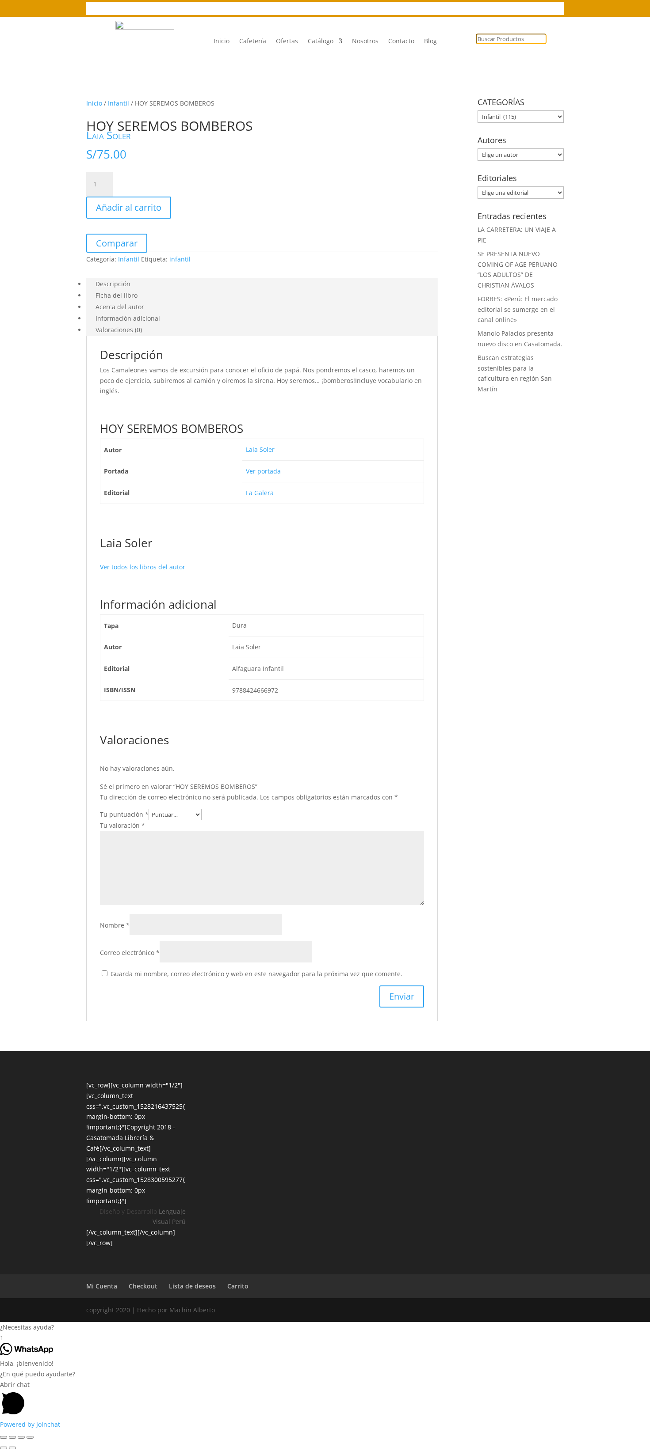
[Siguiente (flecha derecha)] (12, 1448)
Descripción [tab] (113, 284)
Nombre (115, 925)
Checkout (143, 1286)
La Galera (260, 493)
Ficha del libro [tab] (117, 295)
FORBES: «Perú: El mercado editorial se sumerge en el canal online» (518, 309)
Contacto (401, 41)
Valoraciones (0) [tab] (119, 330)
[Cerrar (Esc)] (30, 1437)
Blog (430, 41)
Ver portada (263, 471)
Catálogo (320, 41)
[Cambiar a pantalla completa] (12, 1437)
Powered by (30, 1424)
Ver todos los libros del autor (142, 567)
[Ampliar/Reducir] (3, 1437)
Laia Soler (108, 135)
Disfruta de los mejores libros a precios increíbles (159, 8)
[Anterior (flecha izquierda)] (3, 1448)
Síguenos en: (262, 8)
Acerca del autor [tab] (120, 307)
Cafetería (252, 41)
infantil (180, 259)
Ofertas (287, 41)
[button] (325, 1327)
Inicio (221, 41)
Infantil (118, 103)
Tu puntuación (124, 814)
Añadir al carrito (128, 207)
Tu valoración (122, 825)
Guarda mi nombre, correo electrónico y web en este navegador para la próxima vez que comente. (256, 974)
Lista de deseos (344, 8)
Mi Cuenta (391, 8)
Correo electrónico (130, 952)
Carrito (238, 1286)
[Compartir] (21, 1437)
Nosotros (365, 41)
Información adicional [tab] (128, 318)
